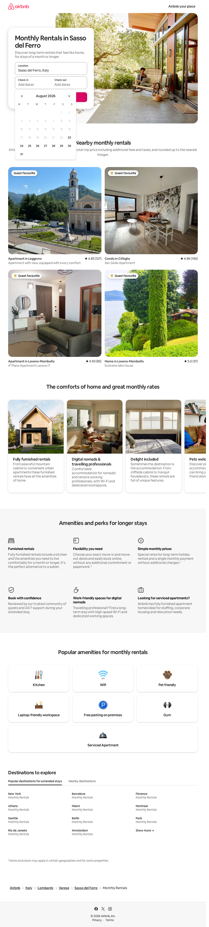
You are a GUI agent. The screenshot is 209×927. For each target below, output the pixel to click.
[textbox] (33, 84)
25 (29, 146)
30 (69, 146)
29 (61, 146)
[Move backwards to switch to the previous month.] (22, 96)
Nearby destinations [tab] (82, 781)
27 (45, 146)
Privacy (97, 920)
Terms (110, 920)
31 (21, 154)
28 (53, 146)
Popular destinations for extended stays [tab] (35, 781)
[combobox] (51, 70)
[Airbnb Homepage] (18, 6)
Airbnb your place (181, 6)
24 (21, 146)
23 (69, 137)
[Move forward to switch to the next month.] (69, 96)
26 (37, 146)
